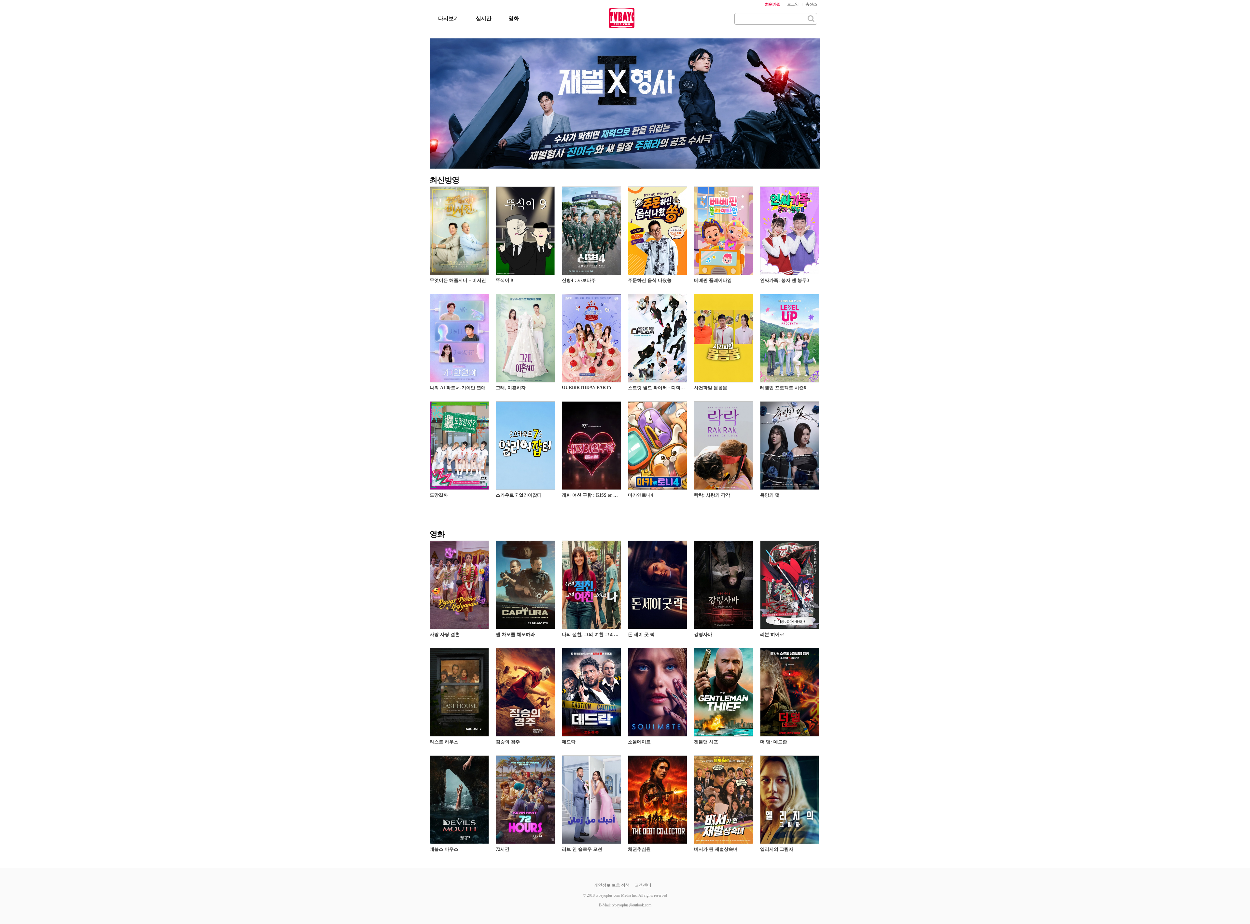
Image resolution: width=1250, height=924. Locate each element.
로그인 (793, 4)
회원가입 (773, 4)
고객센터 (642, 885)
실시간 (484, 18)
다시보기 (448, 18)
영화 (513, 18)
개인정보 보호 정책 (612, 885)
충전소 (811, 4)
